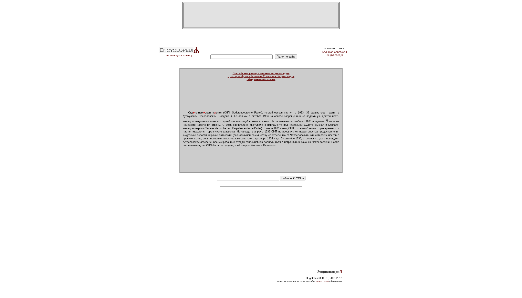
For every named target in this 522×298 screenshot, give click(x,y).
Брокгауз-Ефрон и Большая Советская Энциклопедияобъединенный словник (261, 76)
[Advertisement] (261, 15)
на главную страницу (179, 55)
